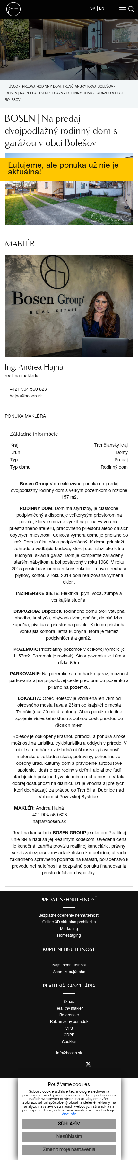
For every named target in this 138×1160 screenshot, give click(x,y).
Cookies (69, 1042)
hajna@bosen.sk (26, 396)
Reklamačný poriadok (69, 1022)
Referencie (69, 1015)
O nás (69, 1002)
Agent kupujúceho (69, 972)
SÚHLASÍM (69, 1124)
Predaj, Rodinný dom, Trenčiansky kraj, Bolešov (68, 86)
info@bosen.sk (69, 1053)
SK (92, 9)
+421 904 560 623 (28, 390)
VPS (69, 1029)
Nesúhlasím (69, 1136)
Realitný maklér (69, 1008)
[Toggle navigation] (123, 9)
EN (101, 9)
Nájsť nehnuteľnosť (69, 965)
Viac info (69, 1114)
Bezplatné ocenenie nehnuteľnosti (69, 916)
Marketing (69, 929)
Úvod (13, 86)
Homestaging (69, 936)
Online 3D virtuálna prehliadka (69, 922)
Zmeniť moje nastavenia (69, 1150)
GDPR (69, 1035)
